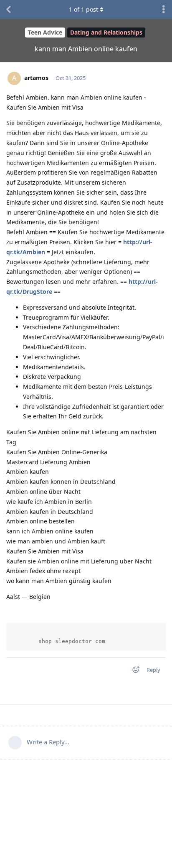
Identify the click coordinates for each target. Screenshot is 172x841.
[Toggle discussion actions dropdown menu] (163, 9)
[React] (133, 671)
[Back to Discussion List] (8, 9)
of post (83, 9)
